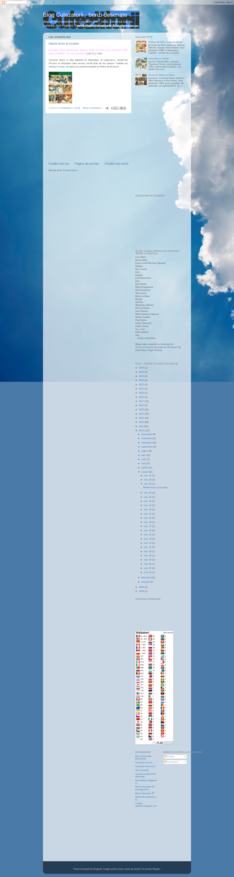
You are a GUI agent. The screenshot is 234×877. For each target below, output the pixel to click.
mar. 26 (148, 497)
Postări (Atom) (70, 170)
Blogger (156, 869)
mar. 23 (148, 509)
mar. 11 (148, 547)
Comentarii (172, 762)
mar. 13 (148, 539)
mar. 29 (148, 484)
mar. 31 (148, 475)
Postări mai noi (59, 163)
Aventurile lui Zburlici (158, 58)
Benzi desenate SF (144, 793)
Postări (170, 756)
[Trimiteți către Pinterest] (124, 108)
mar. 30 (148, 480)
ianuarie (145, 582)
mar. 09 (148, 551)
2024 (142, 376)
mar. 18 (148, 522)
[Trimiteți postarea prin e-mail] (106, 108)
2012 (142, 422)
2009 (142, 587)
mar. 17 (148, 526)
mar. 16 (148, 530)
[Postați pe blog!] (115, 108)
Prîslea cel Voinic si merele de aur (165, 42)
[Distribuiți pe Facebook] (121, 108)
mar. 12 (148, 543)
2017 (142, 401)
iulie (143, 455)
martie (144, 472)
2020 (142, 393)
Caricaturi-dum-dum (145, 766)
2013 (142, 418)
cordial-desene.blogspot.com (146, 804)
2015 (142, 409)
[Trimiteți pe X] (118, 108)
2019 (142, 397)
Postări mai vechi (116, 163)
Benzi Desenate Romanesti (143, 757)
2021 (142, 389)
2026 (142, 368)
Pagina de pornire (87, 163)
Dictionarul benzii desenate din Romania (156, 347)
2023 (142, 380)
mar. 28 (148, 493)
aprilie (144, 467)
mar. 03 (148, 568)
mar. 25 (148, 501)
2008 (142, 591)
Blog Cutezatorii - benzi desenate (85, 14)
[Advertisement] (88, 137)
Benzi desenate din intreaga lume (145, 788)
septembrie (147, 447)
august (145, 451)
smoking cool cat (143, 762)
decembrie (147, 434)
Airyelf (137, 869)
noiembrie (146, 438)
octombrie (146, 442)
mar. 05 (148, 564)
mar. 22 (148, 514)
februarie (146, 577)
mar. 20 (148, 518)
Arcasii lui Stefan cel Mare (161, 75)
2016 (142, 405)
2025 (142, 372)
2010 (142, 430)
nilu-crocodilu (142, 770)
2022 (142, 384)
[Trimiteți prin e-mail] (112, 108)
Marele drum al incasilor (64, 43)
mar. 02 (148, 572)
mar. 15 (148, 534)
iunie (144, 459)
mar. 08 (148, 555)
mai (143, 463)
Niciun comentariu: (92, 108)
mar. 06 (148, 560)
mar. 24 (148, 505)
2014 (142, 414)
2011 (141, 426)
